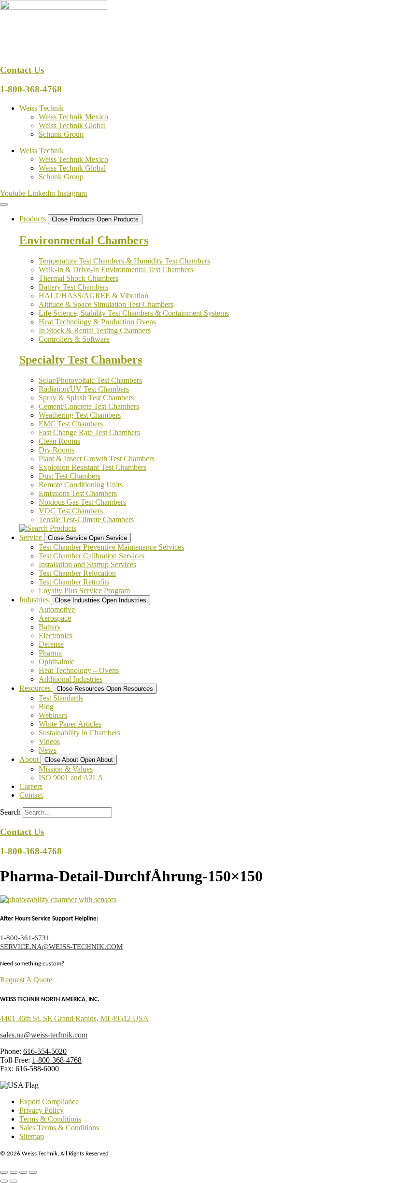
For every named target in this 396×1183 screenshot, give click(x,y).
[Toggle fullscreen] (13, 1172)
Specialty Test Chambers (80, 359)
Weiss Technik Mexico (73, 117)
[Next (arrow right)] (13, 1181)
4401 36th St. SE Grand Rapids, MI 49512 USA (74, 1018)
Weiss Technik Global (72, 125)
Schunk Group (61, 134)
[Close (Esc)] (33, 1172)
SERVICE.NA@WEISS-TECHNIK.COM (61, 946)
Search (10, 812)
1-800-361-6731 (25, 938)
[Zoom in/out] (4, 1172)
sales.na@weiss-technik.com (43, 1035)
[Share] (23, 1172)
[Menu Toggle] (4, 204)
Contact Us (22, 70)
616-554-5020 (45, 1051)
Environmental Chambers (83, 240)
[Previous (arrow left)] (4, 1181)
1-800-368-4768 (31, 89)
